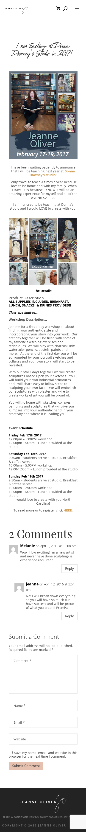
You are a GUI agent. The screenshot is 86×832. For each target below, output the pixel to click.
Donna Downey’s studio (52, 173)
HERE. (68, 510)
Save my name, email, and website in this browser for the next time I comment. (43, 754)
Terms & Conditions (15, 817)
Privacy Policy (38, 817)
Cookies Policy (58, 817)
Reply (69, 568)
